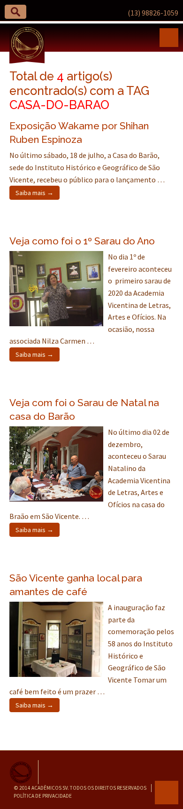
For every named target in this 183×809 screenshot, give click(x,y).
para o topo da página (166, 792)
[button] (15, 12)
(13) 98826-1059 (153, 12)
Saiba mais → (34, 193)
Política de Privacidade (43, 796)
